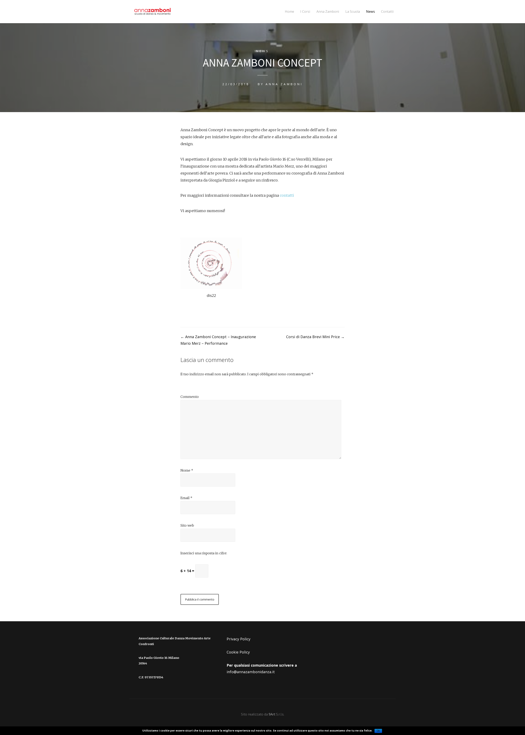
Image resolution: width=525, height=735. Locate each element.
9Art (272, 714)
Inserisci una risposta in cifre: (203, 553)
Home (289, 11)
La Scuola (352, 11)
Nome (186, 470)
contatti (287, 195)
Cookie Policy (238, 652)
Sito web (187, 525)
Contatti (387, 11)
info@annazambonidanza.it (251, 671)
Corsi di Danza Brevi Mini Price (315, 336)
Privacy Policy (238, 638)
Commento (189, 397)
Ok (378, 730)
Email (186, 498)
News (370, 11)
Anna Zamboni (327, 11)
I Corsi (305, 11)
